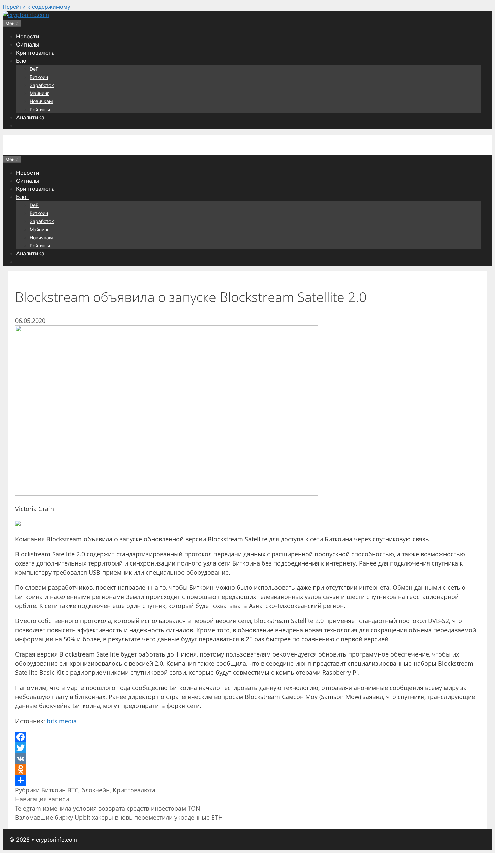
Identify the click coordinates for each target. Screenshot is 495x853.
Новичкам (41, 101)
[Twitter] (247, 747)
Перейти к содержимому (36, 6)
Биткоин (39, 77)
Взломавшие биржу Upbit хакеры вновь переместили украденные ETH (119, 817)
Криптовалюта (35, 52)
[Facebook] (247, 737)
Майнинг (39, 93)
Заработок (42, 85)
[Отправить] (247, 780)
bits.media (62, 721)
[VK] (247, 758)
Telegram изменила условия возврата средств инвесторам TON (107, 808)
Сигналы (27, 44)
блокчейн (95, 790)
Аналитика (30, 117)
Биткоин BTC (59, 790)
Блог (22, 60)
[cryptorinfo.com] (26, 14)
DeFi (34, 69)
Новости (27, 36)
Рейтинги (40, 109)
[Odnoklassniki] (247, 769)
